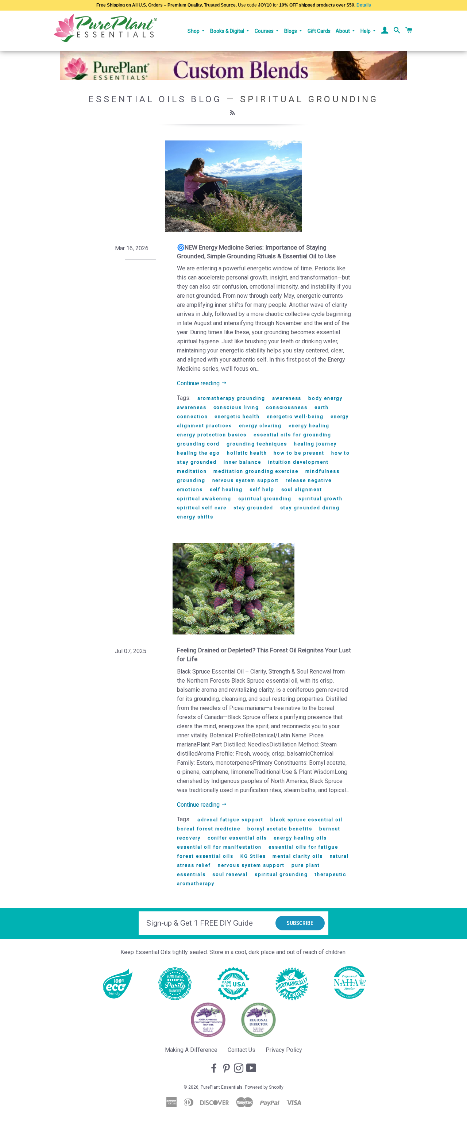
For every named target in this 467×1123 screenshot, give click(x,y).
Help (366, 31)
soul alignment (301, 489)
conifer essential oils (237, 838)
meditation (192, 471)
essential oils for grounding (293, 434)
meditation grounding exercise (255, 471)
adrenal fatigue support (230, 819)
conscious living (236, 407)
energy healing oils (300, 838)
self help (262, 489)
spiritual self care (202, 507)
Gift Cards (319, 31)
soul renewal (229, 874)
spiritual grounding (265, 498)
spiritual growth (320, 498)
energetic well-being (295, 416)
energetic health (237, 416)
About (343, 31)
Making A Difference (191, 1049)
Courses (265, 31)
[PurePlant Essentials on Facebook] (214, 1068)
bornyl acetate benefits (279, 828)
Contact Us (241, 1049)
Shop (194, 31)
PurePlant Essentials (222, 1087)
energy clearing (260, 425)
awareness (287, 398)
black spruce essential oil (306, 819)
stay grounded (253, 507)
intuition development (298, 462)
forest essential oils (205, 856)
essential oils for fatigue (303, 847)
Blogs (291, 31)
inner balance (242, 462)
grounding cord (198, 444)
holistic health (247, 453)
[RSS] (233, 113)
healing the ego (198, 453)
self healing (226, 489)
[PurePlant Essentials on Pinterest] (226, 1068)
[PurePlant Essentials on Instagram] (239, 1068)
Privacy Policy (284, 1049)
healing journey (315, 444)
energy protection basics (212, 434)
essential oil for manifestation (219, 847)
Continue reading (199, 383)
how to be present (299, 453)
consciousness (287, 407)
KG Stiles (253, 856)
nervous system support (245, 480)
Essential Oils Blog (155, 99)
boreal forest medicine (208, 828)
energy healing (309, 425)
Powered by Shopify (264, 1087)
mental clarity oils (298, 856)
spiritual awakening (204, 498)
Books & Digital (227, 31)
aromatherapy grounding (231, 398)
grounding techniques (257, 444)
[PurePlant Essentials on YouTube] (252, 1068)
